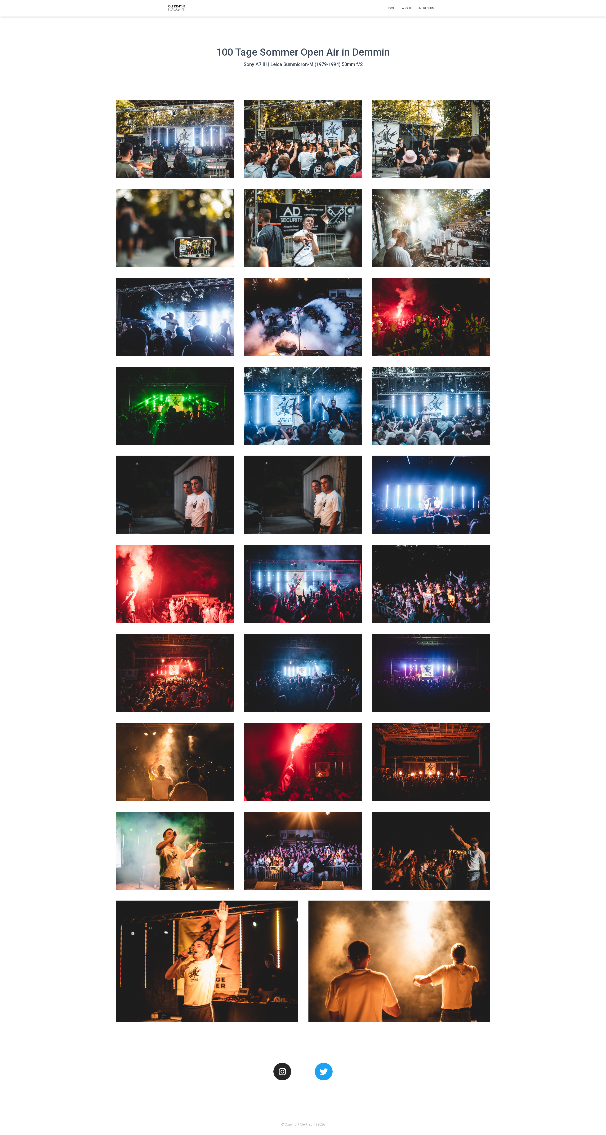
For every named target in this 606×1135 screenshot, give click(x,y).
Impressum (426, 8)
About (406, 8)
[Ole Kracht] (177, 8)
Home (391, 8)
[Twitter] (324, 1072)
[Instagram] (282, 1072)
